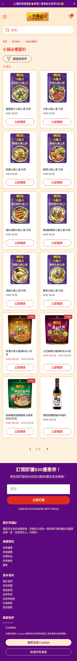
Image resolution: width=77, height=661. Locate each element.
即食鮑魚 (8, 560)
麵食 (5, 565)
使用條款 (8, 607)
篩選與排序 (20, 59)
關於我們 (8, 581)
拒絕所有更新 (38, 652)
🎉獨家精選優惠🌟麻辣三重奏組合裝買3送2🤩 (38, 3)
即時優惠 (8, 547)
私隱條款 (8, 603)
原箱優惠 (8, 552)
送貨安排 (8, 594)
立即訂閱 (38, 500)
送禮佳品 (8, 556)
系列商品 (16, 41)
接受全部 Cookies (38, 642)
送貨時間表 (9, 598)
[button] (70, 16)
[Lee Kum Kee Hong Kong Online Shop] (37, 16)
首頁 (5, 41)
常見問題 (8, 585)
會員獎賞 (8, 590)
